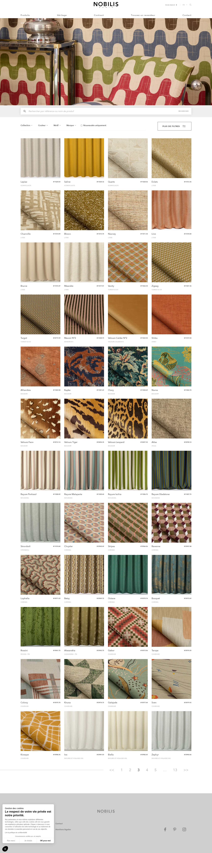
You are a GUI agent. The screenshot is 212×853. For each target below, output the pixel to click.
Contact (187, 15)
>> (186, 770)
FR (184, 5)
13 (175, 770)
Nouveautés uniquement (94, 125)
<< (111, 770)
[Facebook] (165, 829)
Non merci (11, 841)
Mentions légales (63, 829)
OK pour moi (45, 841)
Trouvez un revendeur (143, 15)
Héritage (62, 15)
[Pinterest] (175, 829)
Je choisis (28, 841)
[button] (5, 849)
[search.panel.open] (190, 5)
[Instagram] (184, 829)
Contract (99, 15)
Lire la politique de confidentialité (16, 832)
